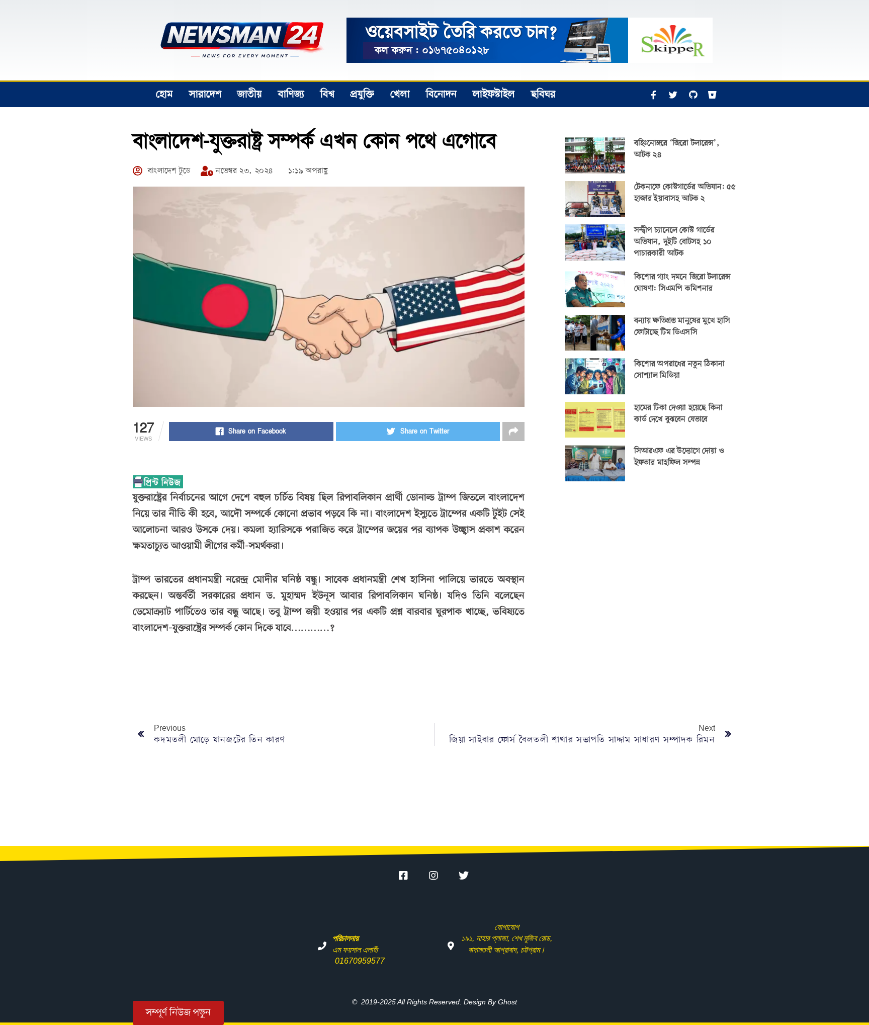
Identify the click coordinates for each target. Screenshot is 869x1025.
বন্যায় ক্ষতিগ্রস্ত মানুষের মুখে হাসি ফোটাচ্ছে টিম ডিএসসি (682, 326)
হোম (164, 95)
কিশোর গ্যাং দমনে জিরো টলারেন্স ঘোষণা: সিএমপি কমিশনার (682, 283)
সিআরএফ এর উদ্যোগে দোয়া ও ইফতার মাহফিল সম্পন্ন (679, 457)
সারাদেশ (205, 95)
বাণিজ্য (291, 95)
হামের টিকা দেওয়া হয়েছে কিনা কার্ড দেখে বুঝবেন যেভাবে (678, 413)
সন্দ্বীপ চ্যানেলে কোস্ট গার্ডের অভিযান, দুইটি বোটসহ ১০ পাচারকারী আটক (674, 242)
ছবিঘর (543, 95)
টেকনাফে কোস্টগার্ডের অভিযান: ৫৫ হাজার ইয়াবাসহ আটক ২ (685, 193)
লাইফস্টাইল (494, 95)
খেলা (400, 95)
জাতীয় (249, 95)
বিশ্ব (327, 95)
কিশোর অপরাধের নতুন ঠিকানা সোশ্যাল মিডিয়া (679, 370)
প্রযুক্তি (362, 95)
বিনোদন (441, 95)
